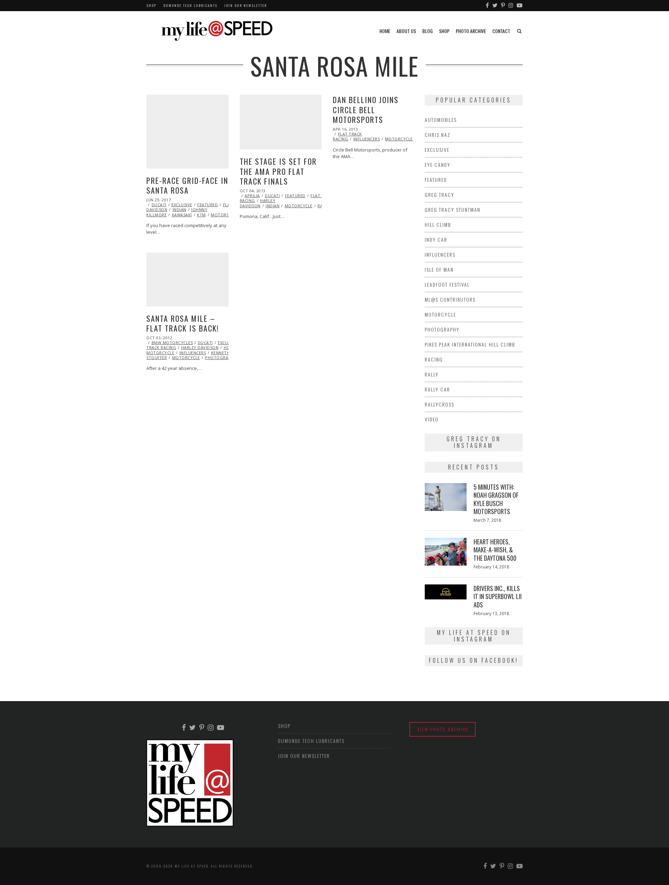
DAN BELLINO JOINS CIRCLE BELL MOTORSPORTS (366, 109)
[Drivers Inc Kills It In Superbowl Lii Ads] (446, 591)
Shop (151, 5)
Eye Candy (438, 164)
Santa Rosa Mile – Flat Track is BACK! (182, 323)
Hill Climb (438, 224)
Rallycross (439, 404)
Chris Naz (438, 134)
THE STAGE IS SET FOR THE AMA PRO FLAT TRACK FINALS (278, 171)
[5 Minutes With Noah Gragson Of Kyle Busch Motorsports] (446, 497)
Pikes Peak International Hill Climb (470, 344)
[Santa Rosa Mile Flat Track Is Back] (187, 279)
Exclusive (181, 204)
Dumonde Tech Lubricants (190, 5)
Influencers (366, 138)
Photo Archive (471, 30)
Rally (432, 374)
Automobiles (441, 119)
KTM (201, 214)
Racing (434, 359)
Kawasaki (182, 214)
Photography (221, 357)
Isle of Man (439, 269)
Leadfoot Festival (447, 284)
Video (432, 419)
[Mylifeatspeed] (487, 5)
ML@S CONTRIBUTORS (450, 299)
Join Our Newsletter (245, 5)
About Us (406, 30)
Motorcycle (225, 214)
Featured (207, 204)
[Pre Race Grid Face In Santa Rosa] (187, 132)
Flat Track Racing (347, 136)
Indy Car (436, 239)
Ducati (159, 204)
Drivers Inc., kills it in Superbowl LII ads (498, 596)
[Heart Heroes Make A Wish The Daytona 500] (446, 552)
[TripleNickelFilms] (519, 5)
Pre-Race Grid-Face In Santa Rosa (187, 185)
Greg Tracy (439, 194)
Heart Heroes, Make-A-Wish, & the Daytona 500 (495, 549)
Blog (427, 30)
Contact (501, 30)
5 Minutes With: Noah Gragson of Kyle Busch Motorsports (496, 499)
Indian (179, 209)
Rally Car (437, 389)
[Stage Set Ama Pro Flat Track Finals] (281, 122)
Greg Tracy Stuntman (452, 209)
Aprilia (252, 195)
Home (384, 30)
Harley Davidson (258, 203)
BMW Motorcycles (172, 342)
